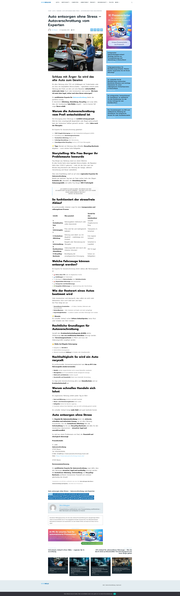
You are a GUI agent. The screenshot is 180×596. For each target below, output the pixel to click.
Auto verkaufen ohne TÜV (57, 496)
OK (114, 593)
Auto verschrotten (73, 496)
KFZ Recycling (75, 498)
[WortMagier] (49, 30)
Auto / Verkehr (56, 11)
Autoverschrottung (80, 97)
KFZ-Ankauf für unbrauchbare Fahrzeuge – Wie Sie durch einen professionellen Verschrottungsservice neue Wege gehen (113, 551)
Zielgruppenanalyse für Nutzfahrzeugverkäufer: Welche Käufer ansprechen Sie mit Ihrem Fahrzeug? (119, 69)
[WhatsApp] (101, 29)
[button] (131, 2)
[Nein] (178, 594)
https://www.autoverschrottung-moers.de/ (70, 456)
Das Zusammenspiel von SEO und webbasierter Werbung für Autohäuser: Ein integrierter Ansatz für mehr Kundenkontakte (119, 112)
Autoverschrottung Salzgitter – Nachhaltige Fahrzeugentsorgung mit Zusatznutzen (121, 569)
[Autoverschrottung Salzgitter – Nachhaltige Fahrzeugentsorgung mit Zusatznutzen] (122, 561)
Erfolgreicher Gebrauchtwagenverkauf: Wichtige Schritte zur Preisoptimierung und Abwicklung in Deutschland (117, 56)
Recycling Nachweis (87, 498)
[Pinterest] (98, 29)
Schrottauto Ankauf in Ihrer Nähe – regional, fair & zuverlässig (66, 551)
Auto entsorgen (58, 494)
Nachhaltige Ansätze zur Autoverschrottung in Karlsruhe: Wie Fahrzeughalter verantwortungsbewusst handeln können (79, 571)
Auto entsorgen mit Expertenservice (76, 494)
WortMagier (55, 30)
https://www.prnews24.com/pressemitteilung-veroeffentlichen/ (72, 507)
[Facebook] (91, 29)
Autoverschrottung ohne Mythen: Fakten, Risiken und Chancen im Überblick (57, 569)
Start (49, 11)
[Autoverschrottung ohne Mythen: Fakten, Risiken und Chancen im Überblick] (58, 561)
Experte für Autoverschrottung (59, 498)
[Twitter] (95, 29)
